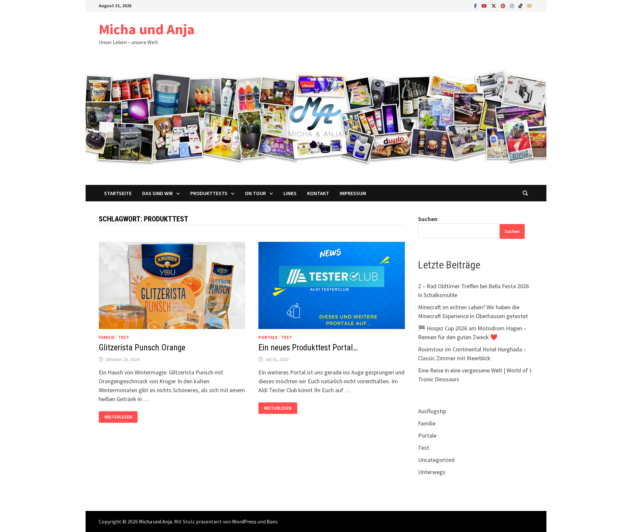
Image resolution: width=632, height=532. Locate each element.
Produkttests (208, 193)
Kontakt (318, 193)
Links (290, 193)
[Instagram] (512, 5)
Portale (267, 337)
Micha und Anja (147, 29)
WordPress (244, 521)
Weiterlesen (118, 417)
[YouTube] (485, 5)
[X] (494, 5)
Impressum (353, 193)
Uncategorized (436, 460)
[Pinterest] (503, 5)
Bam (272, 521)
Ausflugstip (432, 411)
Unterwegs (431, 472)
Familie (107, 337)
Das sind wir (157, 193)
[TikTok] (521, 5)
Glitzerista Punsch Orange (142, 347)
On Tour (255, 193)
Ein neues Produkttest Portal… (308, 347)
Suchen (427, 219)
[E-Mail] (529, 5)
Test (123, 337)
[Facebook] (476, 5)
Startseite (118, 193)
